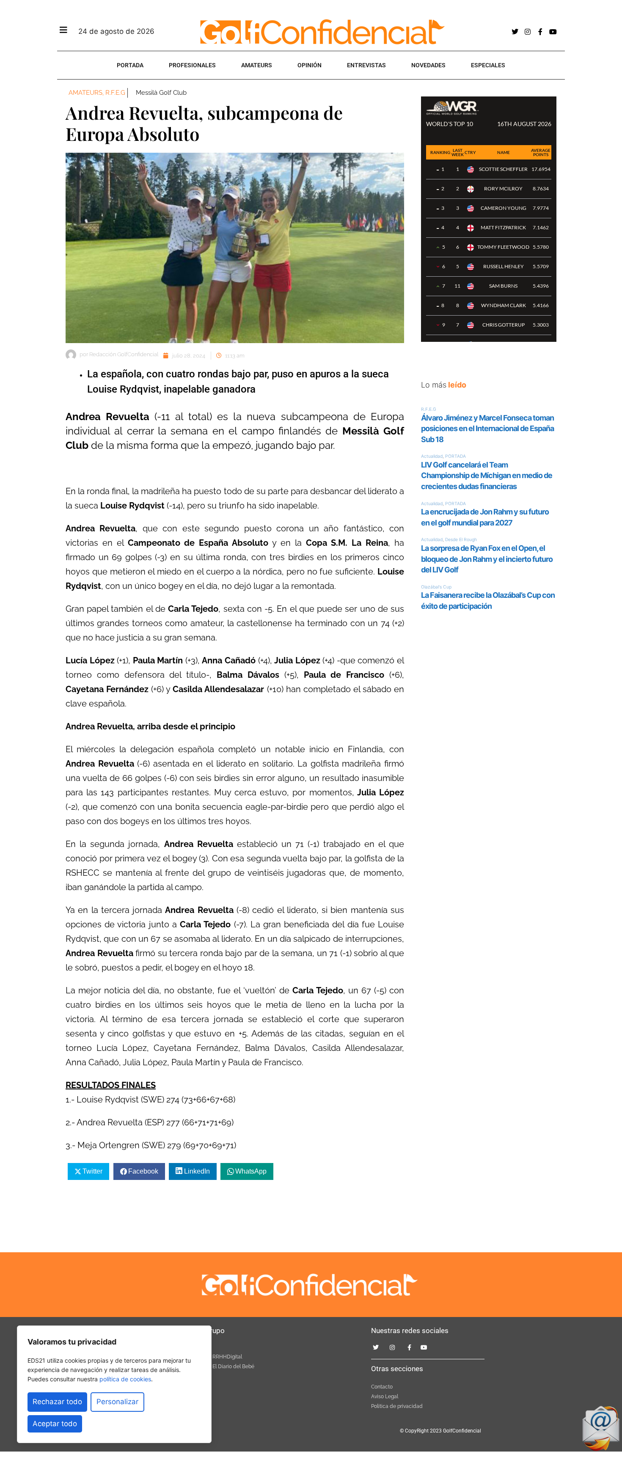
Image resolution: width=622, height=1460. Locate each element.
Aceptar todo (55, 1423)
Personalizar (117, 1401)
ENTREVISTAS (366, 65)
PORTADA (130, 65)
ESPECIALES (488, 65)
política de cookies (125, 1379)
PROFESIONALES (192, 65)
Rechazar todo (57, 1401)
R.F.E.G (115, 92)
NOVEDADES (428, 65)
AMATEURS (256, 65)
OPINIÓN (309, 65)
